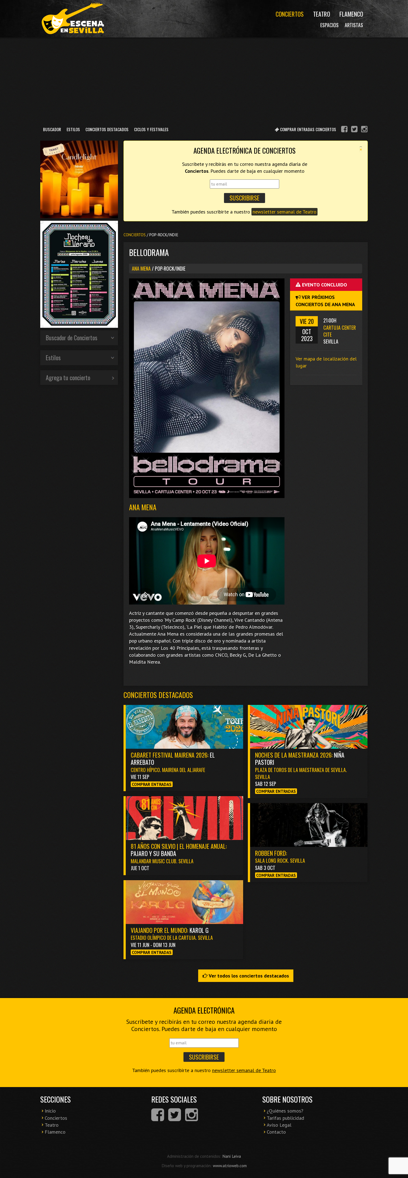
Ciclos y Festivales (151, 129)
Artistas (354, 25)
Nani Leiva (231, 1156)
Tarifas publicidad (285, 1118)
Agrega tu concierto (68, 377)
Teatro (321, 13)
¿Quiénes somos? (285, 1111)
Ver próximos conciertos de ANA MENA (325, 300)
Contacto (276, 1132)
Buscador (52, 129)
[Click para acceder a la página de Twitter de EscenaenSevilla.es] (354, 130)
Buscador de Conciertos (71, 337)
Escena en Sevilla (72, 19)
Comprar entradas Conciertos (307, 129)
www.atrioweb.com (230, 1165)
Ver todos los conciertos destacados (248, 976)
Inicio (50, 1111)
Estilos (73, 129)
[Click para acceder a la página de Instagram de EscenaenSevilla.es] (364, 130)
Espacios (329, 25)
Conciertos (290, 13)
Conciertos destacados (158, 695)
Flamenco (351, 13)
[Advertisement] (204, 80)
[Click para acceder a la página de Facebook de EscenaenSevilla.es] (344, 130)
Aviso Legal (279, 1125)
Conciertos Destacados (107, 129)
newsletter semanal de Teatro (284, 212)
